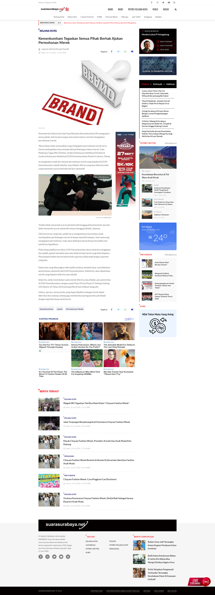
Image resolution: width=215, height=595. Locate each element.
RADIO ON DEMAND (166, 45)
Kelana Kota (72, 17)
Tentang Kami (59, 17)
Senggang (148, 17)
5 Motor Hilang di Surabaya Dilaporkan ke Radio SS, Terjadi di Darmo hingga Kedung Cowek (156, 123)
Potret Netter (92, 549)
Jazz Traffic (136, 17)
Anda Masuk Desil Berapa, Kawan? (162, 263)
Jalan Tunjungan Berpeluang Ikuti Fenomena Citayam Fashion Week (96, 422)
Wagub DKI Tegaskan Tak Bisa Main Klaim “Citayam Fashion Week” (96, 403)
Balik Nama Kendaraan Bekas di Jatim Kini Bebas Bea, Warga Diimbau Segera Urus (162, 559)
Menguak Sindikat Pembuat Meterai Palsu (164, 274)
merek (59, 309)
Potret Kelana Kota (138, 9)
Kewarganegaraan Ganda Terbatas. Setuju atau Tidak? (164, 285)
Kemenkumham (46, 309)
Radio (166, 9)
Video (155, 9)
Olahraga (124, 17)
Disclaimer (159, 591)
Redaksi (158, 17)
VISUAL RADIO (164, 49)
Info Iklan (172, 591)
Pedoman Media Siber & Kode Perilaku (123, 591)
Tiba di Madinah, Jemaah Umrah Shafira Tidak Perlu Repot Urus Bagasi (156, 103)
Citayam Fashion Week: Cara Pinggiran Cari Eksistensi (89, 479)
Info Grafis (69, 475)
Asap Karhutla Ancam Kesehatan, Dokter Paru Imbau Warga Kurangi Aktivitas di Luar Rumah (157, 133)
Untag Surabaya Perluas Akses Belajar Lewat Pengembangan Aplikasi (155, 113)
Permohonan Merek (74, 309)
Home (110, 9)
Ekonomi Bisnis (112, 17)
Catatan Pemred (87, 17)
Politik (99, 17)
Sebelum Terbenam (161, 215)
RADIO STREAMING (166, 41)
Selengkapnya (171, 143)
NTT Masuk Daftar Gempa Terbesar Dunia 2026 (163, 296)
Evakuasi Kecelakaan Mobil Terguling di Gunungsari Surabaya (162, 190)
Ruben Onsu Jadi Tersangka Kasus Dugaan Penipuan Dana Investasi (162, 545)
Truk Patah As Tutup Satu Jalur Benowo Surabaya (164, 203)
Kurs (88, 553)
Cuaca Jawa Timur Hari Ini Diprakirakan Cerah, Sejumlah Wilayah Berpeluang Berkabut (155, 93)
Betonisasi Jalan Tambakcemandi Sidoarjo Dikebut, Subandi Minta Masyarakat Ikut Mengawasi (100, 23)
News (120, 9)
